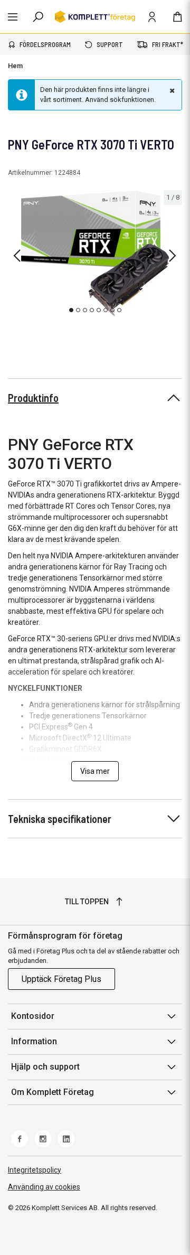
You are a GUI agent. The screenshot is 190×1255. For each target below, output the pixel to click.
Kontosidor (32, 1016)
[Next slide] (172, 255)
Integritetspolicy (34, 1170)
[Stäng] (171, 90)
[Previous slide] (16, 255)
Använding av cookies (44, 1187)
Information (34, 1041)
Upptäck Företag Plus (61, 979)
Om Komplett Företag (52, 1092)
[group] (95, 253)
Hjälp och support (45, 1067)
